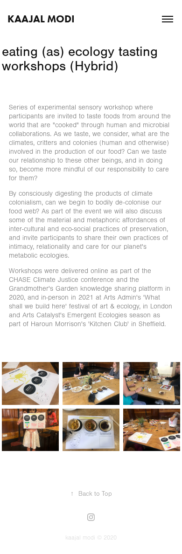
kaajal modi (41, 19)
